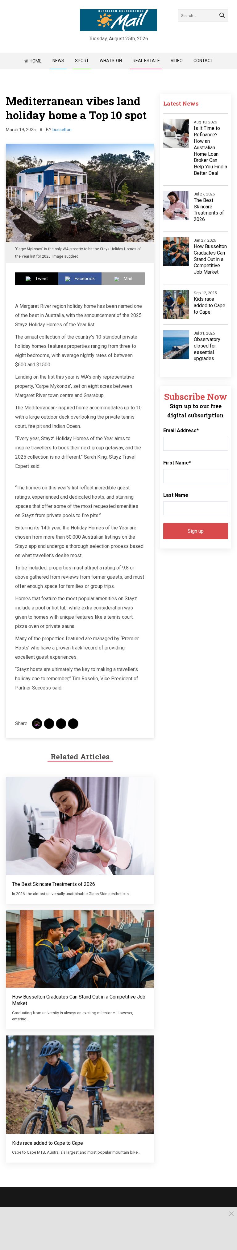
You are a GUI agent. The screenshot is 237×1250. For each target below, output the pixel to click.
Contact (203, 60)
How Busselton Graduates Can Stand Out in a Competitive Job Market (210, 259)
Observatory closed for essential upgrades (207, 348)
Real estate (146, 60)
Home (36, 60)
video (177, 60)
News (58, 60)
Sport (82, 60)
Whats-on (111, 60)
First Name (177, 463)
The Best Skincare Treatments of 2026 (53, 884)
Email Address (181, 430)
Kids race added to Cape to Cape (47, 1143)
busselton (62, 129)
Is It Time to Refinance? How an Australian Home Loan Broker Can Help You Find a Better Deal (210, 150)
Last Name (175, 495)
